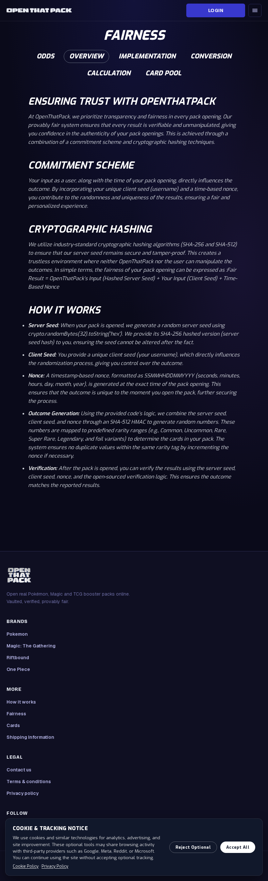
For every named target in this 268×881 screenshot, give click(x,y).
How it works (21, 702)
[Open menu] (254, 10)
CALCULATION (108, 73)
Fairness (16, 714)
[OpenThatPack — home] (39, 10)
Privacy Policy (55, 866)
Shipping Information (30, 737)
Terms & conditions (29, 781)
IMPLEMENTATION (147, 56)
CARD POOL (163, 73)
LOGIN (215, 10)
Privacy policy (23, 793)
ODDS (45, 56)
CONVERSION (211, 56)
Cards (13, 725)
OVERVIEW (86, 56)
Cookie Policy (26, 866)
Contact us (19, 770)
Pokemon (17, 634)
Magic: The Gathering (31, 646)
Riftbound (18, 658)
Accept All (237, 847)
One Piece (18, 669)
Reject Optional (193, 847)
